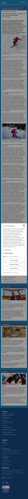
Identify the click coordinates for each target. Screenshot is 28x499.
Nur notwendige (14, 260)
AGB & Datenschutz (7, 272)
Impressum (15, 272)
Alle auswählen (14, 268)
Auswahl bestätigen (14, 264)
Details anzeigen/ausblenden (12, 256)
